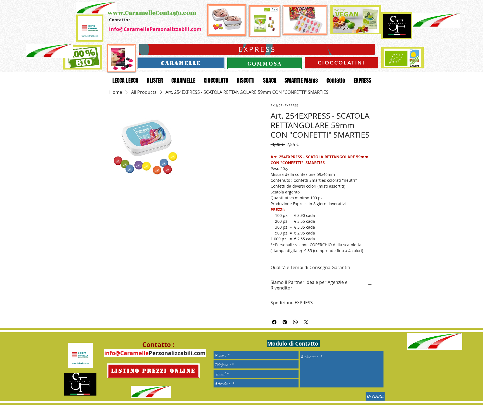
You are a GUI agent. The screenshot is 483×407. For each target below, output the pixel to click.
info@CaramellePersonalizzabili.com (155, 29)
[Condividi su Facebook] (274, 322)
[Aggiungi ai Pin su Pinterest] (284, 322)
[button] (146, 140)
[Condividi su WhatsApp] (295, 322)
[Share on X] (306, 322)
